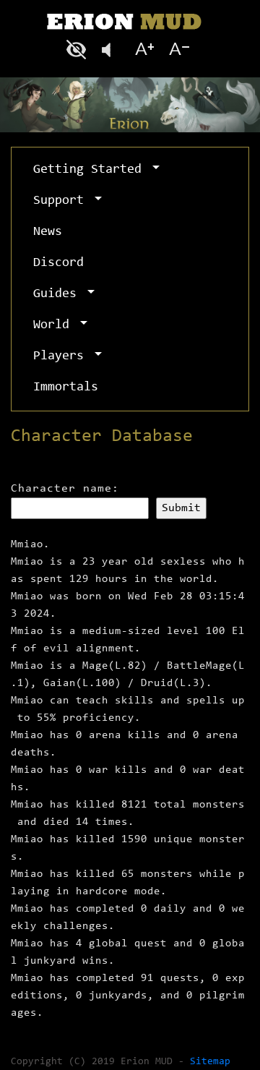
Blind (78, 49)
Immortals (65, 387)
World (55, 325)
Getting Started (91, 169)
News (47, 232)
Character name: (65, 489)
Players (62, 356)
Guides (58, 294)
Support (62, 200)
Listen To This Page (111, 49)
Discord (58, 263)
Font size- (177, 49)
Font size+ (144, 49)
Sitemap (210, 1062)
